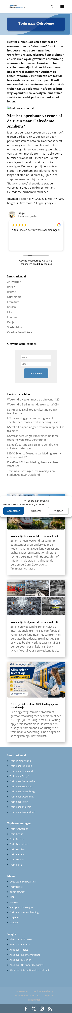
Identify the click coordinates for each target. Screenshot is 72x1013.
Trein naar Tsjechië (20, 806)
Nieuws (14, 902)
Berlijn (11, 287)
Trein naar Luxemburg (22, 791)
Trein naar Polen (19, 801)
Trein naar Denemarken (23, 781)
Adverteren (22, 991)
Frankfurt (13, 302)
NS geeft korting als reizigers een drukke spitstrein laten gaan (32, 446)
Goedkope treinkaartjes (23, 881)
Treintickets (16, 886)
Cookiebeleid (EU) (43, 991)
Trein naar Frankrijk (21, 765)
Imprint (49, 995)
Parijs (10, 322)
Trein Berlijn (16, 834)
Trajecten (15, 917)
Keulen (11, 307)
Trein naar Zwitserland (22, 812)
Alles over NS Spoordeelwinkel (27, 965)
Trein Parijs (16, 864)
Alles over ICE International (25, 954)
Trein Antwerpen (19, 828)
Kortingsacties (17, 891)
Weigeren (36, 510)
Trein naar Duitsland (21, 771)
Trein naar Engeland (21, 786)
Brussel (12, 292)
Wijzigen (58, 510)
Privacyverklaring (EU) (27, 995)
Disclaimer (34, 999)
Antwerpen (14, 282)
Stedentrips (14, 327)
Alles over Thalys (19, 949)
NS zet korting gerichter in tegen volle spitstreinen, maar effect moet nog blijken (33, 420)
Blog (12, 896)
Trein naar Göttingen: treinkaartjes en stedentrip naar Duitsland (31, 473)
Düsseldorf (14, 297)
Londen (12, 317)
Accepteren (13, 510)
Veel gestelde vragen (21, 907)
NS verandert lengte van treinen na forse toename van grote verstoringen (33, 437)
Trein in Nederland (20, 760)
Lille (9, 312)
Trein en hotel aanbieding (24, 912)
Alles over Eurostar (20, 944)
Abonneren (36, 373)
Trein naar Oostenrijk (21, 796)
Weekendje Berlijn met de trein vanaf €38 (33, 404)
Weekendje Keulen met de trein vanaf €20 (33, 399)
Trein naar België (19, 776)
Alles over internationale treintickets (30, 970)
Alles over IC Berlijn (20, 959)
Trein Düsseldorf (19, 844)
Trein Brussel (17, 839)
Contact (14, 922)
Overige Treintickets (19, 332)
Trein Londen (17, 859)
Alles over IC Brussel (21, 939)
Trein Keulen (17, 854)
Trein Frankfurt (18, 849)
